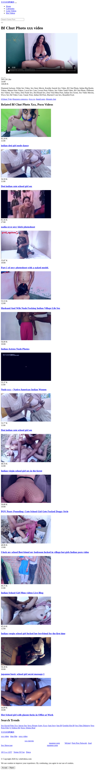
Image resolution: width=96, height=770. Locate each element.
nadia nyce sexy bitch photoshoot (18, 227)
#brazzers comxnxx (20, 99)
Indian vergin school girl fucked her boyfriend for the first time (33, 633)
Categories (10, 9)
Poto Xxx (14, 726)
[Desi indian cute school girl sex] (26, 177)
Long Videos (11, 11)
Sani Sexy (52, 726)
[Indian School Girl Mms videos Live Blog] (26, 583)
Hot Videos (10, 13)
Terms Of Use (19, 752)
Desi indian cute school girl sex (16, 186)
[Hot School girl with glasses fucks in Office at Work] (26, 705)
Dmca (28, 752)
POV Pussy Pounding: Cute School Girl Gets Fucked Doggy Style (34, 511)
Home (8, 6)
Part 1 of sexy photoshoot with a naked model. (25, 267)
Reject (12, 768)
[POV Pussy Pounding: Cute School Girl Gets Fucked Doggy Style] (26, 502)
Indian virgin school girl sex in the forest (21, 471)
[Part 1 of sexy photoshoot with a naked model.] (26, 258)
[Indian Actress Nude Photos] (26, 339)
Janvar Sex (22, 726)
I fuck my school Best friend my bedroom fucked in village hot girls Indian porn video (45, 552)
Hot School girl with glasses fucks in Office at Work (27, 714)
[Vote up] (2, 77)
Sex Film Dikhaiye (82, 726)
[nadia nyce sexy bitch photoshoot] (26, 218)
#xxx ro (32, 99)
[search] (2, 22)
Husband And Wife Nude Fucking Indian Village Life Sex (30, 308)
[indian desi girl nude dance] (26, 136)
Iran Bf (59, 726)
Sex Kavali (5, 726)
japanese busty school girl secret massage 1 (22, 674)
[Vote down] (5, 77)
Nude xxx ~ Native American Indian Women (23, 389)
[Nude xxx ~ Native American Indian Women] (26, 380)
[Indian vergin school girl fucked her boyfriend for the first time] (26, 624)
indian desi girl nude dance (15, 145)
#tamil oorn (40, 99)
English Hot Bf (69, 726)
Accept (4, 768)
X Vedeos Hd (14, 728)
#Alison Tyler (6, 99)
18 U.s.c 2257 (6, 752)
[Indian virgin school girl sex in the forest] (26, 461)
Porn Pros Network (79, 743)
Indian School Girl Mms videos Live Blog (22, 592)
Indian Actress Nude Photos (15, 349)
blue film (13, 736)
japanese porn (54, 743)
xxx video (5, 736)
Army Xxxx (43, 726)
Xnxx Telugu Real (28, 728)
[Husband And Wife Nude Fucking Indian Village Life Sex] (26, 299)
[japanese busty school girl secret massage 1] (26, 665)
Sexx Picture (33, 726)
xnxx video (23, 736)
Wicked (68, 743)
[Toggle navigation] (16, 2)
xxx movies (29, 741)
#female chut (51, 99)
